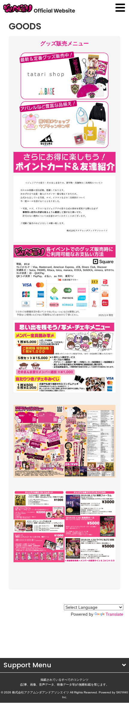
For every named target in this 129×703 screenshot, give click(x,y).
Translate (114, 614)
